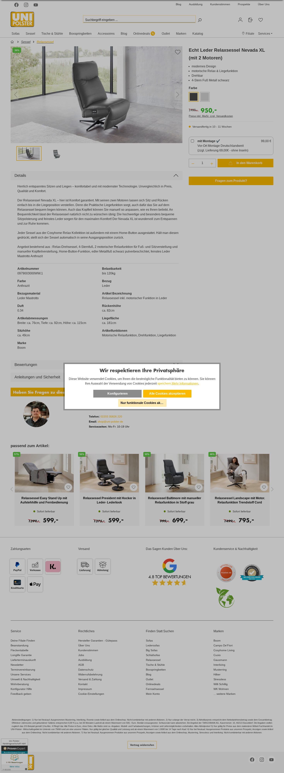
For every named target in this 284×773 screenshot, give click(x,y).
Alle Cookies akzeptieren (167, 393)
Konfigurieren (117, 393)
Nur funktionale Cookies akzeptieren (144, 403)
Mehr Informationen (185, 383)
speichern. (164, 383)
